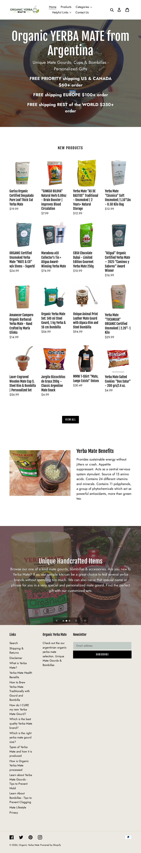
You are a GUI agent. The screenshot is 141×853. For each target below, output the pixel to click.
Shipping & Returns (16, 650)
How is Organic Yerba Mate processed (19, 765)
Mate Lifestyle (17, 807)
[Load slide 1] (64, 621)
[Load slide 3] (70, 621)
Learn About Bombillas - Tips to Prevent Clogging (20, 797)
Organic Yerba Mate (29, 845)
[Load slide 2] (67, 621)
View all (70, 419)
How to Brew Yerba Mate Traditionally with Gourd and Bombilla (19, 691)
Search (13, 643)
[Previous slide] (57, 620)
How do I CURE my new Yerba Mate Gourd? (19, 709)
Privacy (13, 812)
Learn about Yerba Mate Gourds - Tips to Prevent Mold (20, 781)
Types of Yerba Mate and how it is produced (20, 751)
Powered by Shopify (50, 845)
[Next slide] (76, 620)
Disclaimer (15, 658)
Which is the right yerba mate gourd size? (20, 737)
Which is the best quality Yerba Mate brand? (20, 723)
